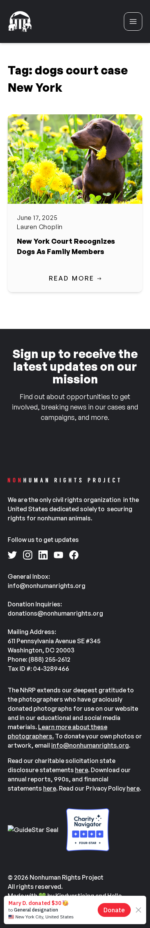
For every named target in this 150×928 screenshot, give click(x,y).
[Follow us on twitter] (12, 555)
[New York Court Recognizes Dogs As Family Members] (75, 159)
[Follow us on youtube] (58, 555)
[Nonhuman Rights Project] (20, 21)
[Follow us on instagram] (27, 555)
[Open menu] (133, 21)
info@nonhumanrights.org (90, 745)
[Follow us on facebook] (73, 555)
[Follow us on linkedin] (43, 555)
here (81, 770)
